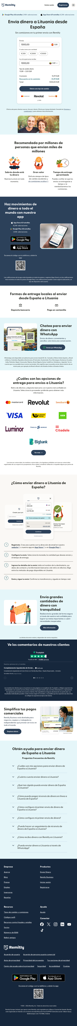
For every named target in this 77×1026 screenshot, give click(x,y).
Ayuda (42, 912)
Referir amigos (10, 938)
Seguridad (41, 966)
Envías (21, 41)
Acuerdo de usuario (12, 954)
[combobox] (55, 63)
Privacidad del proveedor (33, 960)
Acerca (7, 872)
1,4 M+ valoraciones (21, 15)
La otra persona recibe (27, 59)
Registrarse (63, 5)
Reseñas (7, 897)
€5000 (43, 53)
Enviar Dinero (45, 872)
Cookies (66, 966)
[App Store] (20, 247)
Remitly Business (46, 877)
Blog (6, 877)
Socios (6, 927)
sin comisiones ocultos (38, 181)
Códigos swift (9, 917)
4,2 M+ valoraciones (59, 15)
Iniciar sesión (49, 5)
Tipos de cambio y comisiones (16, 912)
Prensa (7, 882)
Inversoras (8, 892)
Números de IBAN (11, 932)
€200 (23, 53)
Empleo (7, 887)
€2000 (33, 53)
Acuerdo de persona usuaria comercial (39, 954)
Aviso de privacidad (12, 960)
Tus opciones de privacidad (58, 960)
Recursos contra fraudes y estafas (18, 922)
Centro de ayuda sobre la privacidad (19, 966)
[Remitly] (8, 5)
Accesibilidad (54, 966)
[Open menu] (73, 5)
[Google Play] (20, 239)
